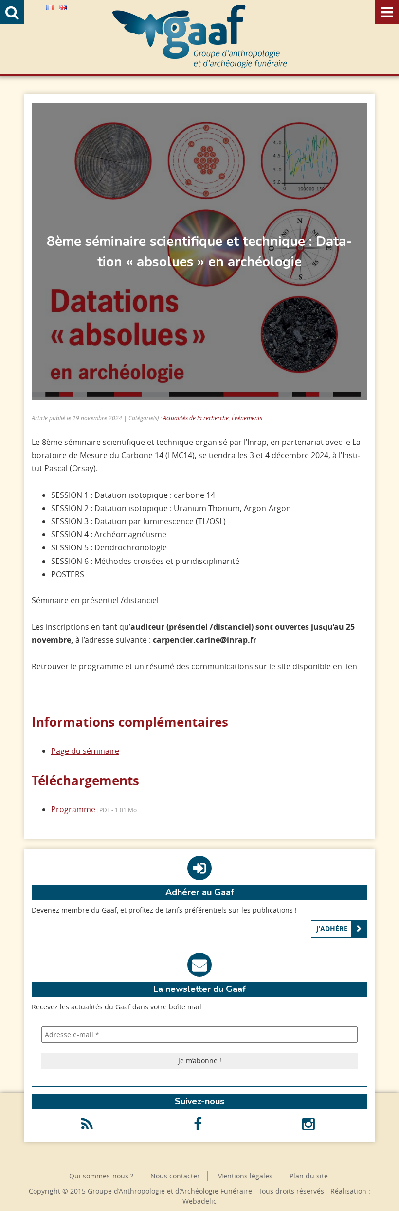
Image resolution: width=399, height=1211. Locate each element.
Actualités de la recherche (196, 418)
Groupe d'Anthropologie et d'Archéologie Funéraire (199, 36)
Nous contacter (175, 1175)
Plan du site (309, 1175)
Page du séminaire (85, 751)
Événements (247, 418)
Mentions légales (244, 1175)
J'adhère (331, 928)
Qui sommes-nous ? (101, 1175)
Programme (73, 809)
